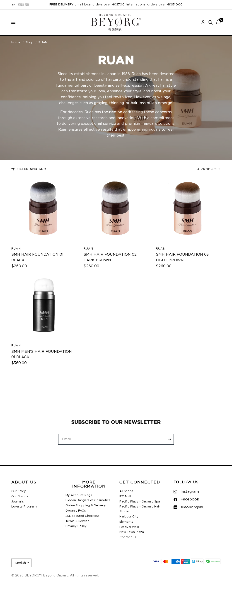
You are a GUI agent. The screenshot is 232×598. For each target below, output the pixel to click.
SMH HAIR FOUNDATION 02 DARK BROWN (110, 257)
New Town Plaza (131, 532)
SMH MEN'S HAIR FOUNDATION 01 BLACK (41, 354)
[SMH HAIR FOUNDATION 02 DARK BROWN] (116, 210)
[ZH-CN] (26, 4)
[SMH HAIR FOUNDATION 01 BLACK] (43, 210)
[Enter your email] (169, 439)
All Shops (126, 491)
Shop (29, 42)
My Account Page (78, 495)
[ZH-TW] (20, 4)
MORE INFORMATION (89, 484)
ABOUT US (23, 482)
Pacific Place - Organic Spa (139, 501)
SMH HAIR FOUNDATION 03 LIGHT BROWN (182, 257)
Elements (126, 521)
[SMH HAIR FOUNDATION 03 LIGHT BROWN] (188, 210)
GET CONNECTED (139, 482)
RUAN (16, 248)
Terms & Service (77, 521)
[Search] (210, 22)
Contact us (127, 537)
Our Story (18, 491)
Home (15, 42)
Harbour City (128, 516)
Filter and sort (32, 169)
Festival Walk (129, 527)
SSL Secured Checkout (82, 516)
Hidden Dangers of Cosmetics (87, 500)
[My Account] (203, 22)
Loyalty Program (24, 506)
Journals (17, 501)
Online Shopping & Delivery (85, 505)
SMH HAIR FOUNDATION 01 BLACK (37, 257)
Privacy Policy (76, 526)
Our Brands (19, 496)
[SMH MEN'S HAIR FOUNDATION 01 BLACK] (43, 307)
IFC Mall (125, 496)
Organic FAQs (75, 510)
